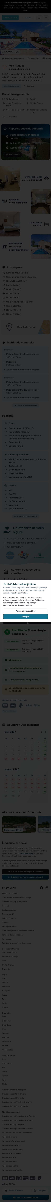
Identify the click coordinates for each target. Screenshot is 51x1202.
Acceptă (25, 616)
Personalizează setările (25, 611)
